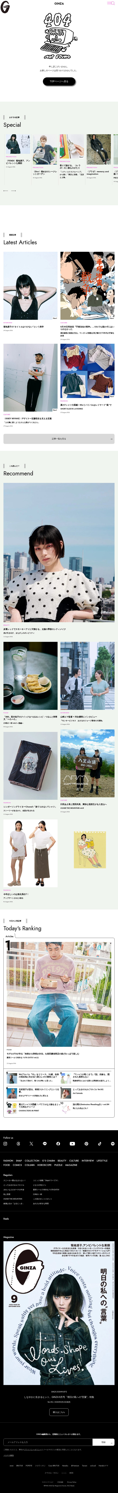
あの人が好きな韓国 (41, 1204)
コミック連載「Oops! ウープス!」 (46, 1180)
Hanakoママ (103, 1465)
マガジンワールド (47, 1482)
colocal (93, 1465)
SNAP (19, 1160)
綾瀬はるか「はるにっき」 (13, 1204)
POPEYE (29, 1465)
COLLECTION (32, 1160)
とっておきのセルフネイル (13, 1185)
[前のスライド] (5, 190)
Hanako (65, 1465)
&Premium (75, 1465)
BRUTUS (19, 1465)
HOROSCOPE (44, 1165)
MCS (71, 1473)
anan (12, 1465)
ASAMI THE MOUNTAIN (12, 1199)
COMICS (17, 1165)
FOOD (6, 1165)
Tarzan (84, 1465)
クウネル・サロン (52, 1473)
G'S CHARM (48, 1160)
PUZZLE (58, 1165)
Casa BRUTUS (53, 1465)
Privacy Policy (71, 1482)
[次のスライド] (10, 190)
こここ (64, 1473)
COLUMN (30, 1165)
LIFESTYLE (102, 1160)
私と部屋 (6, 1194)
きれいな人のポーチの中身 (13, 1190)
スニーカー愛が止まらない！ (14, 1180)
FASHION (8, 1160)
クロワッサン (40, 1465)
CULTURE (74, 1160)
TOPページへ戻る (59, 81)
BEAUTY (62, 1160)
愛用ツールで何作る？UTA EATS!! (46, 1190)
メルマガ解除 (8, 1455)
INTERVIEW (88, 1160)
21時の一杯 (37, 1194)
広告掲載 (60, 1482)
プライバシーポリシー (32, 1450)
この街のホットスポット (42, 1199)
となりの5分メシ (39, 1185)
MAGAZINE (71, 1165)
